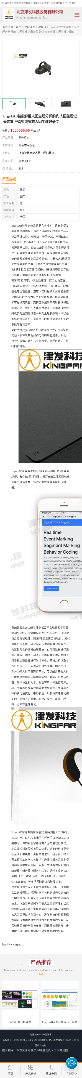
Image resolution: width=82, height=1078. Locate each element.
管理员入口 (49, 1050)
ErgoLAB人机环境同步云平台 (21, 1022)
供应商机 (29, 27)
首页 (18, 27)
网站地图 (62, 1050)
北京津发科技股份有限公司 (62, 1040)
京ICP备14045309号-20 (37, 1040)
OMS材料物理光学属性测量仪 (61, 1022)
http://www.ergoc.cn (13, 944)
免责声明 (36, 1050)
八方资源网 (23, 1050)
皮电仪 (42, 27)
